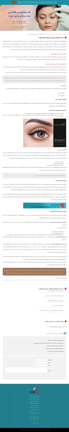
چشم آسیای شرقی (43, 175)
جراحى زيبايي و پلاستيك (50, 34)
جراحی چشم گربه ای (55, 175)
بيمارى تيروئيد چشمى (24, 273)
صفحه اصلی (54, 2)
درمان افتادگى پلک (47, 273)
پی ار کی (10, 270)
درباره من (37, 2)
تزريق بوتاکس (60, 273)
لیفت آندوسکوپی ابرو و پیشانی (34, 247)
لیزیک (13, 270)
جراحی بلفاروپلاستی (45, 237)
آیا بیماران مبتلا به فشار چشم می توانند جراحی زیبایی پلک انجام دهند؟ (50, 310)
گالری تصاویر (43, 2)
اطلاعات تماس (19, 2)
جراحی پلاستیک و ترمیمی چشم (19, 78)
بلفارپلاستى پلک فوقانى (20, 270)
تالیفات (34, 2)
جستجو (24, 2)
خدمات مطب (29, 2)
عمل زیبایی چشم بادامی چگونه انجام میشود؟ (55, 300)
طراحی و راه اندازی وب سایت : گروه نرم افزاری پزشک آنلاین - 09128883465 (34, 430)
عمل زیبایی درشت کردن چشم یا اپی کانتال (55, 291)
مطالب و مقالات (48, 2)
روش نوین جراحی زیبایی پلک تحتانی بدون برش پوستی (53, 296)
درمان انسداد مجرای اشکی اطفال (36, 273)
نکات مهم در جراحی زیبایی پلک (57, 305)
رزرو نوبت (14, 2)
